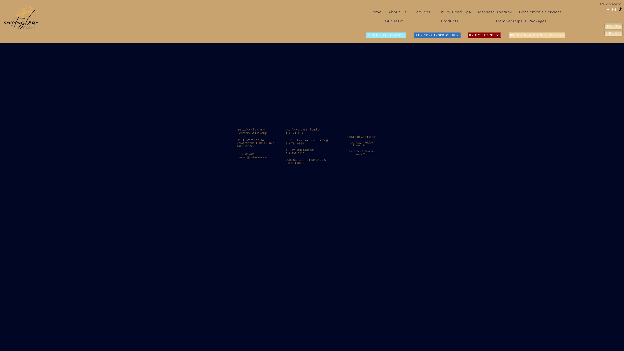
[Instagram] (614, 9)
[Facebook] (608, 9)
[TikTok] (620, 9)
